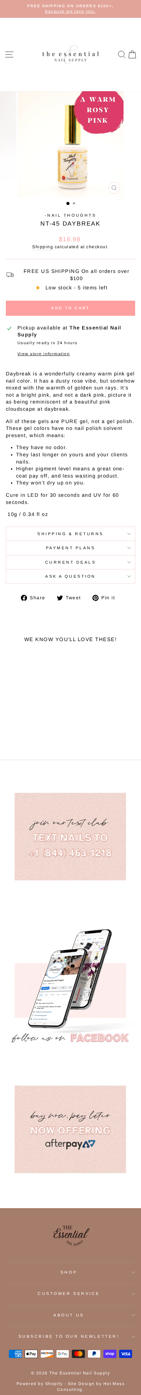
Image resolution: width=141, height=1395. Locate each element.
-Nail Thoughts (70, 215)
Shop (69, 1272)
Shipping (42, 246)
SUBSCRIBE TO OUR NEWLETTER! (68, 1336)
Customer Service (69, 1293)
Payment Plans (70, 547)
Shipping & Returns (70, 533)
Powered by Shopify (39, 1383)
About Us (68, 1315)
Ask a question (70, 576)
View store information (43, 353)
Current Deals (70, 562)
